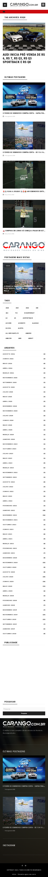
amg (19, 338)
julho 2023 (8, 453)
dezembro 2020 (10, 557)
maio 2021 (7, 534)
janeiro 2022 (9, 510)
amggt (30, 338)
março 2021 (8, 543)
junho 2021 (8, 529)
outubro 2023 (9, 448)
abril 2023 (7, 463)
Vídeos (8, 265)
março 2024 (8, 434)
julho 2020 (8, 576)
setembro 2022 (10, 477)
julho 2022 (8, 486)
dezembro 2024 (10, 406)
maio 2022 (7, 496)
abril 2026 (7, 368)
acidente (21, 323)
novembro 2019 (10, 614)
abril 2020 (7, 591)
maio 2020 (7, 586)
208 (37, 308)
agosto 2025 (9, 387)
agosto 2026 (9, 354)
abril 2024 (7, 430)
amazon (8, 338)
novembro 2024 (10, 411)
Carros (40, 25)
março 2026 (8, 373)
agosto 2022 (9, 482)
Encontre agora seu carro (27, 874)
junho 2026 (8, 358)
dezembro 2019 (10, 610)
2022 (27, 308)
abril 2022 (7, 501)
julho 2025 (8, 392)
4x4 (7, 313)
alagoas (35, 323)
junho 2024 (8, 420)
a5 (15, 318)
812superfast (29, 313)
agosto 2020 (9, 572)
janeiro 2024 (9, 439)
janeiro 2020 (9, 605)
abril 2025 (7, 401)
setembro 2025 (10, 382)
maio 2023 (7, 458)
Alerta (20, 328)
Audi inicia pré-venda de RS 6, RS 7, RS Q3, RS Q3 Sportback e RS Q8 (24, 58)
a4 (6, 318)
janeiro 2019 (9, 629)
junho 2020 (8, 581)
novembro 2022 (10, 472)
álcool (8, 328)
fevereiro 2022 (10, 505)
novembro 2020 (10, 562)
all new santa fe (12, 333)
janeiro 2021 (9, 553)
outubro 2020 (9, 567)
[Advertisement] (24, 671)
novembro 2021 (10, 520)
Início (14, 874)
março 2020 (8, 595)
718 (16, 313)
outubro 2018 (9, 633)
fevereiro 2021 (10, 548)
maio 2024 (7, 425)
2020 (7, 308)
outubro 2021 (9, 524)
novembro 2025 (10, 377)
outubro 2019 (9, 619)
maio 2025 (7, 396)
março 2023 (8, 467)
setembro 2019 (10, 624)
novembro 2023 (10, 444)
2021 (17, 308)
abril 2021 (7, 539)
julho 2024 (8, 415)
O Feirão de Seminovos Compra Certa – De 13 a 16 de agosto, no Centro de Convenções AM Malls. (23, 288)
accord (8, 323)
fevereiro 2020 (10, 600)
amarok (28, 333)
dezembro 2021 (10, 515)
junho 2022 (8, 491)
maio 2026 (7, 363)
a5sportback (28, 318)
